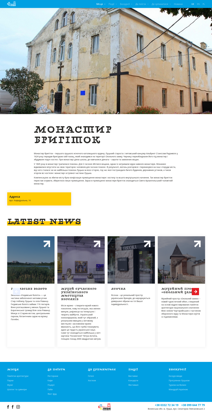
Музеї (10, 385)
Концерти (133, 380)
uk (192, 4)
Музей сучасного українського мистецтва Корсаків (78, 294)
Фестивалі (133, 385)
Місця (99, 4)
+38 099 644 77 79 (193, 405)
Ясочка (118, 289)
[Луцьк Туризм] (11, 3)
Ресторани (53, 376)
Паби (50, 389)
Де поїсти (140, 4)
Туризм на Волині (177, 385)
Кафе (50, 380)
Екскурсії (125, 4)
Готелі (91, 376)
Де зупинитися (160, 4)
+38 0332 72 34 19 (166, 405)
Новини (178, 4)
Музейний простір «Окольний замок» (180, 290)
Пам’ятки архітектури (17, 376)
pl (204, 4)
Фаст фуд (52, 394)
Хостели (92, 380)
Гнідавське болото (29, 289)
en (198, 4)
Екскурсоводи (175, 376)
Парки (10, 380)
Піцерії (51, 385)
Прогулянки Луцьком (179, 380)
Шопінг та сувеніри (17, 389)
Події (111, 4)
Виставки (133, 376)
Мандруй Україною (178, 389)
